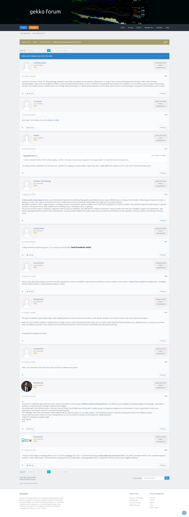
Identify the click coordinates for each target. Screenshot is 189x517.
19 (45, 50)
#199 (165, 396)
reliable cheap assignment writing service (143, 282)
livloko (36, 135)
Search (138, 28)
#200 (165, 450)
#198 (165, 362)
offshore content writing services (94, 404)
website (65, 367)
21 (52, 50)
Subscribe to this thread (27, 477)
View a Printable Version (28, 479)
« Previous (30, 50)
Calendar (159, 28)
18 (41, 50)
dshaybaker (38, 299)
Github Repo (134, 500)
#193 (165, 149)
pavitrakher (38, 348)
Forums (130, 28)
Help (167, 28)
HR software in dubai (51, 120)
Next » (65, 50)
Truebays (37, 101)
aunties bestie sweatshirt (81, 160)
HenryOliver (38, 263)
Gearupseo (38, 436)
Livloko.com (117, 166)
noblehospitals (39, 62)
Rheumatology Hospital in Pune (57, 82)
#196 (165, 276)
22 (56, 50)
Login (23, 28)
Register (33, 28)
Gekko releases (135, 505)
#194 (165, 194)
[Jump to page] (70, 50)
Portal (123, 28)
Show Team (154, 507)
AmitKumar (38, 383)
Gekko (35, 42)
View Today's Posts (38, 33)
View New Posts (25, 33)
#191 (165, 76)
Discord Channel (135, 503)
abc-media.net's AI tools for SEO (112, 456)
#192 (165, 114)
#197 (165, 312)
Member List (149, 28)
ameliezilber (38, 228)
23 (60, 50)
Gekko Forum (26, 42)
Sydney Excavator (40, 333)
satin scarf (104, 166)
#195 (165, 241)
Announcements (45, 42)
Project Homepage (136, 498)
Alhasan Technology (42, 181)
